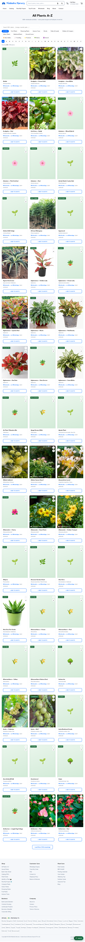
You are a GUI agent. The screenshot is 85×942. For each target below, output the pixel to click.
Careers (32, 904)
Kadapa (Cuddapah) (32, 927)
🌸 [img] (70, 107)
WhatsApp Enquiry (35, 866)
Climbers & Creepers (67, 31)
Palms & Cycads (55, 31)
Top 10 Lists (31, 8)
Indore (56, 921)
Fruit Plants (14, 31)
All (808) (5, 31)
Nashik (52, 924)
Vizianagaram (49, 927)
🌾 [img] (42, 406)
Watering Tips (61, 876)
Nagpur (71, 921)
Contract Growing (6, 904)
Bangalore (9, 921)
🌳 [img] (70, 655)
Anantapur (23, 927)
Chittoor (56, 927)
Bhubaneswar (77, 924)
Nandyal (70, 927)
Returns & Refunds (35, 879)
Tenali (9, 931)
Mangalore (57, 924)
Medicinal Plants (18, 34)
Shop (3, 863)
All (3, 41)
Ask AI (80, 938)
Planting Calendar (62, 871)
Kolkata (35, 921)
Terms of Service (34, 909)
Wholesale (41, 8)
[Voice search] (58, 3)
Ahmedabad (50, 921)
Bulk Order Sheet (6, 871)
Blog (48, 8)
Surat (25, 921)
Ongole (13, 927)
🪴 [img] (70, 256)
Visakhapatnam (6, 924)
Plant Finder (5, 876)
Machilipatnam (63, 927)
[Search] (62, 3)
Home (4, 8)
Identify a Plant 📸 (6, 879)
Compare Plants (6, 884)
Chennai (30, 921)
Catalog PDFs (5, 874)
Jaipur (39, 921)
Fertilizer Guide (62, 879)
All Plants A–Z (5, 866)
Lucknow (65, 921)
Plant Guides (61, 866)
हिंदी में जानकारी (61, 869)
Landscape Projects (7, 906)
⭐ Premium (27, 37)
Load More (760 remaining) (42, 847)
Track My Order (34, 869)
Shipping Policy (34, 876)
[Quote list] (81, 3)
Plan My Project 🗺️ (7, 881)
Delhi (14, 921)
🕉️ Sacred (46, 37)
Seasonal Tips (61, 881)
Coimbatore (18, 924)
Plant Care (61, 863)
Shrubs (45, 31)
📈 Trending (17, 37)
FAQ (31, 871)
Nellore (8, 927)
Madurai (47, 924)
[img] (42, 63)
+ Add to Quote (15, 92)
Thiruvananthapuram (38, 924)
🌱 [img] (70, 157)
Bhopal (44, 921)
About (54, 8)
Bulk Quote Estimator (7, 901)
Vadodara (80, 921)
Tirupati (18, 927)
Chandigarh (69, 924)
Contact (61, 8)
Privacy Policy (33, 906)
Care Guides (61, 874)
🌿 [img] (14, 57)
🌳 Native (37, 37)
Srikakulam (42, 927)
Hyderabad (20, 921)
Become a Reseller (7, 909)
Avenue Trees (36, 31)
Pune (12, 924)
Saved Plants (5, 869)
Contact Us (33, 874)
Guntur (3, 927)
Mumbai (4, 921)
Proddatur (76, 927)
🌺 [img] (14, 506)
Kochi (23, 924)
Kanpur (60, 921)
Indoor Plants (6, 34)
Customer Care (35, 863)
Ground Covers (30, 34)
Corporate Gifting (6, 911)
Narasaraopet (15, 931)
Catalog (11, 8)
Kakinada (4, 931)
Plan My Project (21, 8)
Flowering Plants (25, 31)
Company (33, 898)
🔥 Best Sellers (7, 37)
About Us (32, 901)
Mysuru (63, 924)
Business (5, 898)
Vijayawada (29, 924)
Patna (75, 921)
